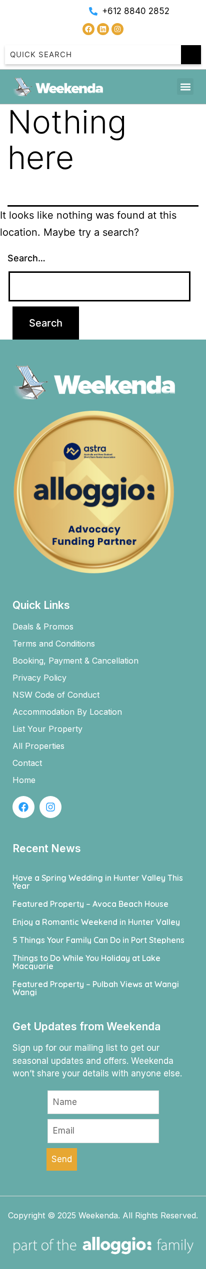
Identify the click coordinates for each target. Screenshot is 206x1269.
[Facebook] (88, 29)
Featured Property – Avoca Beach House (90, 904)
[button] (185, 86)
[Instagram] (118, 29)
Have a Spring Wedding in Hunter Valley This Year (97, 882)
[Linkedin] (103, 29)
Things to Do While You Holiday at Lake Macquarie (86, 962)
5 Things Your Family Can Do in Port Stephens (98, 940)
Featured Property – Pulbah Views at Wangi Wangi (95, 988)
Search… (27, 258)
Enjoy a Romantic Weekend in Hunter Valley (96, 922)
